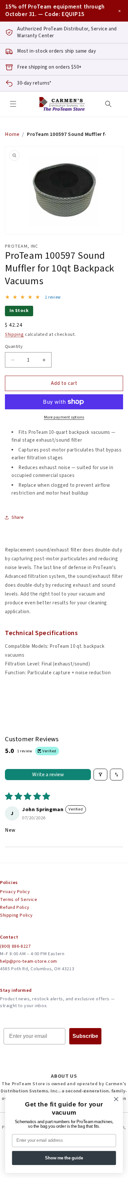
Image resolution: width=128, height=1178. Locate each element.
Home (12, 134)
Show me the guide (64, 1158)
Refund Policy (15, 907)
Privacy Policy (15, 892)
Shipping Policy (16, 915)
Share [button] (17, 517)
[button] (13, 104)
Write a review (48, 774)
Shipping (14, 334)
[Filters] (100, 774)
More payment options (64, 417)
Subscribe (85, 1036)
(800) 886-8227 (15, 946)
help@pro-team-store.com (28, 961)
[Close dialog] (116, 1099)
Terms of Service (18, 899)
